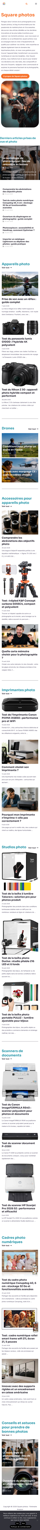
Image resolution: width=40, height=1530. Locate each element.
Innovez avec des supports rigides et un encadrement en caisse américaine (18, 1389)
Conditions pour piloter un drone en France (19, 448)
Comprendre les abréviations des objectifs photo (17, 190)
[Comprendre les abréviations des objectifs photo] (20, 522)
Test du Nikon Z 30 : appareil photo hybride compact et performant (19, 392)
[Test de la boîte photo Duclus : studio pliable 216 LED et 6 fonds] (20, 937)
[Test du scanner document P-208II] (20, 1136)
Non (23, 1523)
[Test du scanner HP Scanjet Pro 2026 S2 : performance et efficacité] (20, 1183)
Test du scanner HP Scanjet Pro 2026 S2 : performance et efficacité (19, 1208)
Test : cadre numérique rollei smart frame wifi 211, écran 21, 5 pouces (19, 1338)
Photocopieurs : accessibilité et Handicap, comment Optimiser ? (19, 229)
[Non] (37, 1520)
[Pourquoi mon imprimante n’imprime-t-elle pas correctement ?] (20, 799)
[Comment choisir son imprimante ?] (20, 752)
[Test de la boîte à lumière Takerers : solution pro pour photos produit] (20, 871)
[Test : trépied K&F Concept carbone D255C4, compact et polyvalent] (20, 579)
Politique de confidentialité (20, 1527)
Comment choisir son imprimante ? (15, 769)
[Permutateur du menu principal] (36, 4)
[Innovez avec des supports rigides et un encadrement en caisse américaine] (20, 1371)
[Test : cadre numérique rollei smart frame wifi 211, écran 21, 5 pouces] (20, 1320)
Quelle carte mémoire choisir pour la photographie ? (19, 654)
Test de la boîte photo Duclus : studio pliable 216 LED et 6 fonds (18, 961)
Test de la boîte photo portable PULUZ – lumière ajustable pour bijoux (18, 1017)
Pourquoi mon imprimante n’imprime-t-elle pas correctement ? (18, 817)
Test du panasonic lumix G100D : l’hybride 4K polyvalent (17, 341)
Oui (17, 1523)
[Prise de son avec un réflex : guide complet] (20, 284)
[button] (27, 4)
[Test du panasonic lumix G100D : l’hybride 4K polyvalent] (20, 327)
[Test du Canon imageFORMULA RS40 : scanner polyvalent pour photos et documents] (20, 1082)
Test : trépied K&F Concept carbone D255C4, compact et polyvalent (18, 603)
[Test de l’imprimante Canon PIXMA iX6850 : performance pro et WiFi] (20, 704)
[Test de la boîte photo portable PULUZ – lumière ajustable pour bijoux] (20, 996)
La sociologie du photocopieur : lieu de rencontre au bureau (16, 161)
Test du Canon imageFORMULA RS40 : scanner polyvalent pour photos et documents (17, 1109)
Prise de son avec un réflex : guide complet (19, 301)
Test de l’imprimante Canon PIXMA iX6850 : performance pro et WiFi (20, 717)
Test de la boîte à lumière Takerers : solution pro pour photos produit (19, 896)
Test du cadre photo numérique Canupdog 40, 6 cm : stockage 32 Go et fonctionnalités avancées (18, 204)
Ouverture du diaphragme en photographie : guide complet (17, 217)
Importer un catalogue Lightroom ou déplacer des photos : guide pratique (16, 241)
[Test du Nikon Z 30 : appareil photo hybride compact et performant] (20, 374)
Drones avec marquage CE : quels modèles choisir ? (20, 473)
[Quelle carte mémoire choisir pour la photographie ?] (20, 636)
